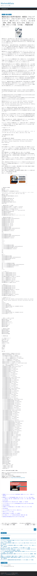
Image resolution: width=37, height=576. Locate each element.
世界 (6, 14)
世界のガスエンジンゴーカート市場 (8, 511)
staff (8, 26)
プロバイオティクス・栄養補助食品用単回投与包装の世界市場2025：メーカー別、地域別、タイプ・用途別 (17, 559)
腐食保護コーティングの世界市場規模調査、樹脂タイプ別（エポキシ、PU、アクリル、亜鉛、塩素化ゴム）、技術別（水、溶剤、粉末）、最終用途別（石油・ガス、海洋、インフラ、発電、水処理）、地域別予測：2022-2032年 (19, 499)
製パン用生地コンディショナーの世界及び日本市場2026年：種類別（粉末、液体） (15, 514)
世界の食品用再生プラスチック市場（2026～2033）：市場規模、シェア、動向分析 (15, 501)
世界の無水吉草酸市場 (6, 505)
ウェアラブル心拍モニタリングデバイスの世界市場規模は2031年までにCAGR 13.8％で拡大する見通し (18, 503)
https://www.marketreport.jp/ (5, 535)
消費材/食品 (10, 14)
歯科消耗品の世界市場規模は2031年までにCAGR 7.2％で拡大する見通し (14, 516)
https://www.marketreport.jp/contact (18, 477)
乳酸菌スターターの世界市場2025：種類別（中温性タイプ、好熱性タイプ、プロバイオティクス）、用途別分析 (18, 556)
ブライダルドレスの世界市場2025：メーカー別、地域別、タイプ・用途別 (27, 524)
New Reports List (5, 8)
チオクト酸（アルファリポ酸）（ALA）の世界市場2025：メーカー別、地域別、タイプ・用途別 (15, 547)
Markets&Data (7, 3)
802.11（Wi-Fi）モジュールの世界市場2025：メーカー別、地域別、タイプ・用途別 (10, 524)
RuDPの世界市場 (5, 508)
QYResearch (3, 14)
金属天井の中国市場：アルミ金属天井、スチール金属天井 (11, 513)
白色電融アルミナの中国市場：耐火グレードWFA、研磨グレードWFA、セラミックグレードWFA (17, 506)
